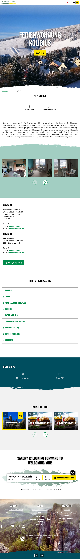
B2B (39, 513)
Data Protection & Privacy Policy (67, 514)
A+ (42, 555)
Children (47, 479)
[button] (40, 53)
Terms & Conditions (66, 518)
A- (36, 555)
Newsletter (40, 516)
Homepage (5, 91)
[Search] (70, 2)
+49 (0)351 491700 (16, 510)
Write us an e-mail (13, 513)
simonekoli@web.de (16, 228)
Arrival (10, 479)
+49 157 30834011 (15, 226)
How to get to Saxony (40, 510)
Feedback (40, 524)
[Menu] (74, 2)
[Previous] (34, 182)
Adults (38, 479)
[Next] (45, 182)
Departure (25, 479)
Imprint (67, 510)
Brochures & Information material (40, 520)
